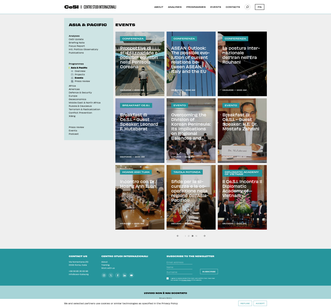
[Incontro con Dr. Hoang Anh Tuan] (139, 197)
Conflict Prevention (80, 112)
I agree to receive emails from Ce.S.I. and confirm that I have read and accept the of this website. (193, 279)
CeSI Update (76, 39)
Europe (73, 95)
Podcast (74, 133)
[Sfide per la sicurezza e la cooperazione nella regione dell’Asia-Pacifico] (191, 197)
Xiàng (72, 116)
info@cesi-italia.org (79, 274)
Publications (76, 52)
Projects (80, 74)
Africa (72, 85)
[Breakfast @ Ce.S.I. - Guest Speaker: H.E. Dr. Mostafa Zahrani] (242, 130)
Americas (74, 89)
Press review (82, 81)
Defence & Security (80, 92)
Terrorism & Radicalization (84, 109)
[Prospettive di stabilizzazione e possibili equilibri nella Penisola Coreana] (139, 64)
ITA (260, 7)
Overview (80, 71)
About (158, 7)
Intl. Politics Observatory (83, 49)
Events (215, 7)
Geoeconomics (77, 99)
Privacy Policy (169, 303)
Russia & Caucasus (80, 105)
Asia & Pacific (79, 67)
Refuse (245, 303)
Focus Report (77, 45)
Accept (260, 303)
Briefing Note (77, 42)
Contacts (233, 7)
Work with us (108, 268)
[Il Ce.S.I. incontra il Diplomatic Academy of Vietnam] (242, 197)
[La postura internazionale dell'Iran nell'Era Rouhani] (242, 64)
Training (105, 265)
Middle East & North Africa (84, 102)
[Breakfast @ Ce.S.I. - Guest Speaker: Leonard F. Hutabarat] (139, 130)
